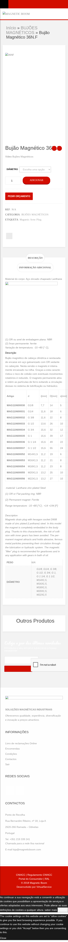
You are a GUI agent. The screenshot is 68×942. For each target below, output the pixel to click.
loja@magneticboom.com (27, 849)
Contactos (10, 759)
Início (11, 27)
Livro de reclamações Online (21, 743)
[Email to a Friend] (9, 236)
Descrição (35, 258)
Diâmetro (12, 169)
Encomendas (12, 748)
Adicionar (36, 180)
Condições (11, 753)
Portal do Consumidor (31, 878)
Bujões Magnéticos (22, 156)
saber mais (51, 909)
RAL (47, 878)
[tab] (35, 258)
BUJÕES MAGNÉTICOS (21, 30)
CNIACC (20, 874)
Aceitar (63, 909)
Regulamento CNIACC (39, 874)
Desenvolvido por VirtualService (34, 886)
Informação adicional (35, 267)
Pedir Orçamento (19, 196)
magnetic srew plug (30, 219)
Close (3, 938)
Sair (7, 764)
